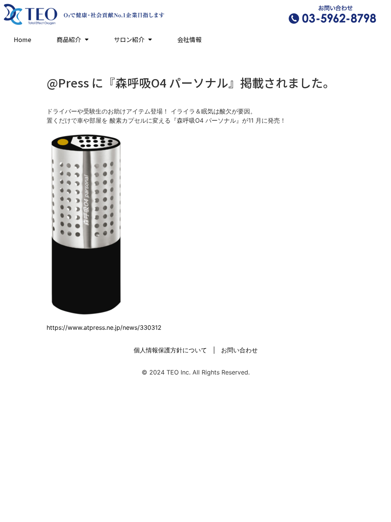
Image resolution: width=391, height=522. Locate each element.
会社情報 (189, 39)
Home (22, 39)
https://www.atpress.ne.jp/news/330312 (104, 327)
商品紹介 (69, 39)
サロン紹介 (129, 39)
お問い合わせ (239, 350)
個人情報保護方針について (170, 350)
